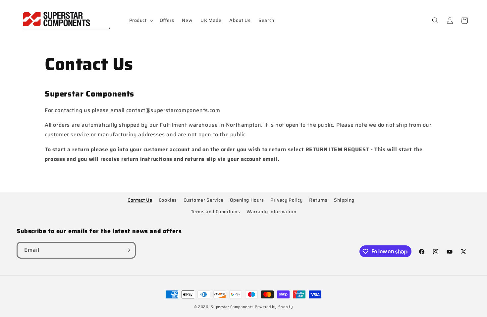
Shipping (344, 200)
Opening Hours (247, 200)
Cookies (168, 200)
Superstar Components (232, 307)
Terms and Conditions (215, 211)
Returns (318, 200)
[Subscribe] (127, 250)
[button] (140, 20)
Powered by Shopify (274, 307)
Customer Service (204, 200)
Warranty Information (271, 211)
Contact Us (140, 200)
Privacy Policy (286, 200)
